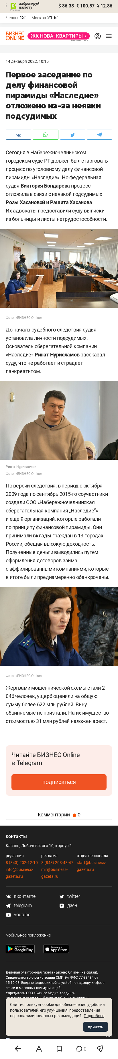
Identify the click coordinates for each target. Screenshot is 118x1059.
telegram (22, 905)
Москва (39, 17)
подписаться (59, 782)
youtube (21, 914)
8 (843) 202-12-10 (22, 862)
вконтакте (24, 896)
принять (95, 1027)
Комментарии (59, 815)
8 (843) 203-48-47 (57, 862)
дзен (71, 905)
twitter (73, 896)
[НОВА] (57, 36)
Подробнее (94, 1015)
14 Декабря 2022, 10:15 (27, 61)
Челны (12, 17)
